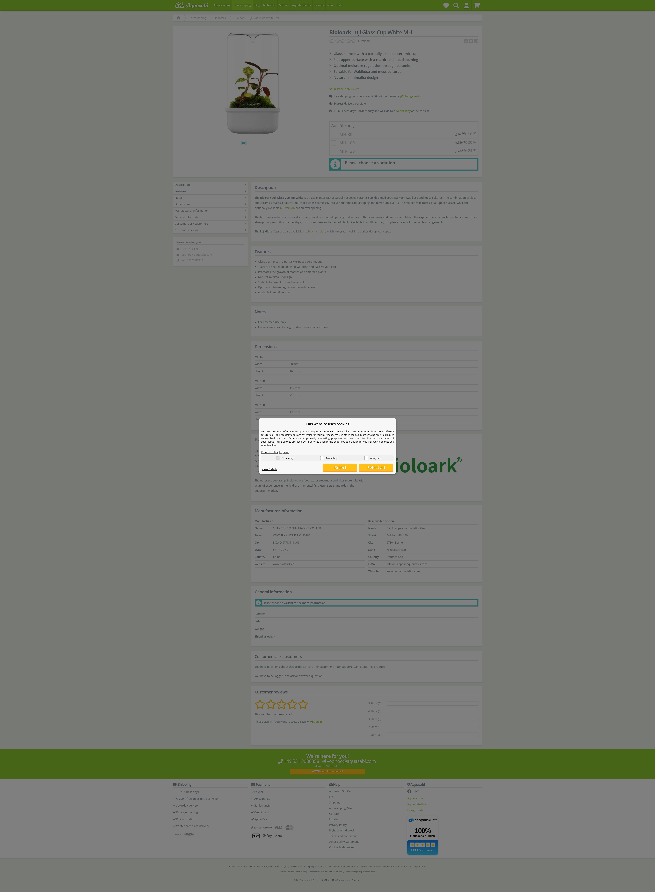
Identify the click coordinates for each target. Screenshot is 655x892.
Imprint (284, 452)
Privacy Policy (269, 452)
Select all (376, 467)
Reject (340, 467)
